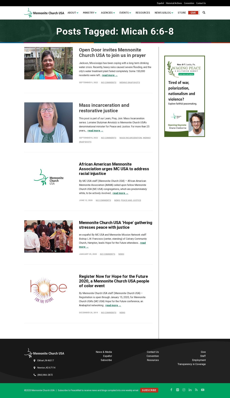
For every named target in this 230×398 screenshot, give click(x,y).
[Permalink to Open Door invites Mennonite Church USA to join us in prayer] (48, 63)
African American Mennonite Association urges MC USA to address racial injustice (114, 169)
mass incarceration (131, 138)
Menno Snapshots (130, 82)
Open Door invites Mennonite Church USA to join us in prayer (112, 52)
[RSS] (196, 390)
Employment (199, 360)
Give (193, 12)
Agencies (107, 12)
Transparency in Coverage (192, 364)
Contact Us (201, 3)
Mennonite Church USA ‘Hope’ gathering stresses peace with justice (115, 225)
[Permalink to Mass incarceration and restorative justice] (48, 122)
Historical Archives (174, 3)
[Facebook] (171, 390)
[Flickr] (177, 390)
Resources (143, 12)
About (72, 12)
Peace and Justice (131, 200)
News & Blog (163, 12)
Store (182, 12)
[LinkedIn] (190, 390)
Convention (189, 3)
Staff (203, 356)
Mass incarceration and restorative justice (104, 107)
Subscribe (106, 360)
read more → (110, 75)
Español (160, 3)
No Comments (108, 82)
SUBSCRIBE (149, 390)
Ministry (88, 12)
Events (124, 12)
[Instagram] (184, 390)
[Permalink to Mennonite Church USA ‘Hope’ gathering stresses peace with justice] (48, 236)
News (117, 200)
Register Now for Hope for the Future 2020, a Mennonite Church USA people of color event (114, 281)
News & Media (104, 351)
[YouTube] (202, 390)
